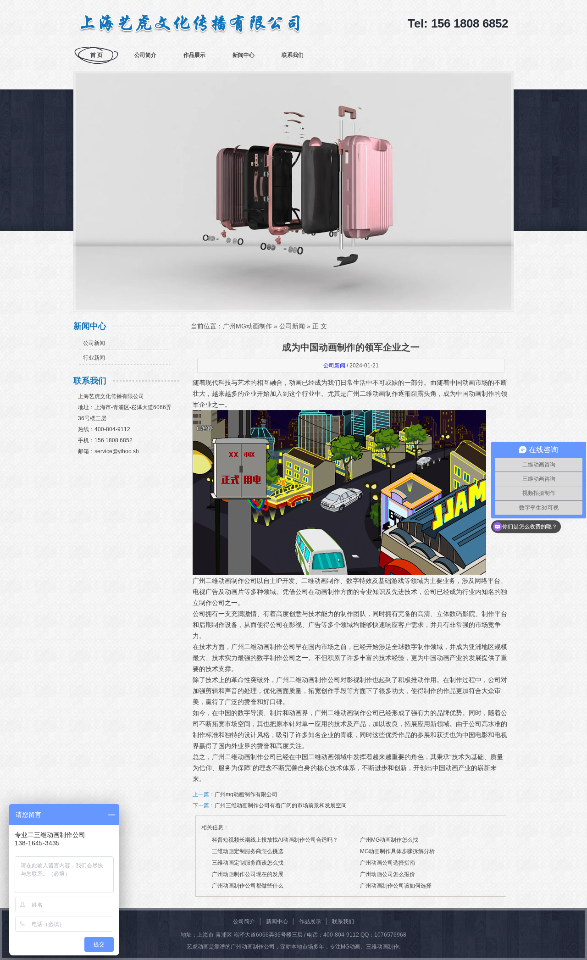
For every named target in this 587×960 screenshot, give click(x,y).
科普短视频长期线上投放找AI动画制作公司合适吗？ (275, 840)
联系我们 (293, 55)
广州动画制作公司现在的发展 (247, 874)
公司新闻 (94, 343)
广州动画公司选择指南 (387, 863)
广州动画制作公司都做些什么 (247, 885)
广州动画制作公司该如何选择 (396, 885)
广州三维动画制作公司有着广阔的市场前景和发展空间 (281, 805)
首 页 (96, 55)
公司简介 (145, 55)
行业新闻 (94, 358)
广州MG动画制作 (247, 326)
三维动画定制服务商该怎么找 (247, 863)
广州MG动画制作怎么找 (389, 840)
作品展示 (194, 55)
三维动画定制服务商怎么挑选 (247, 851)
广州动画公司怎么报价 (387, 874)
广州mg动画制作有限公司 (246, 794)
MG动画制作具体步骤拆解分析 (397, 851)
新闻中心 (244, 55)
